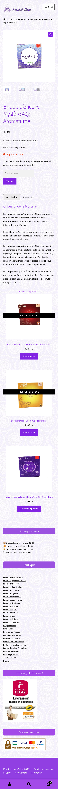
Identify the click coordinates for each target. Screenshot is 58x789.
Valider (9, 181)
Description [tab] (11, 197)
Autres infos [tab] (28, 197)
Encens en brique (22, 19)
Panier (45, 782)
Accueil (9, 19)
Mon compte (9, 784)
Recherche (29, 784)
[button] (50, 34)
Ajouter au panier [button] (29, 508)
